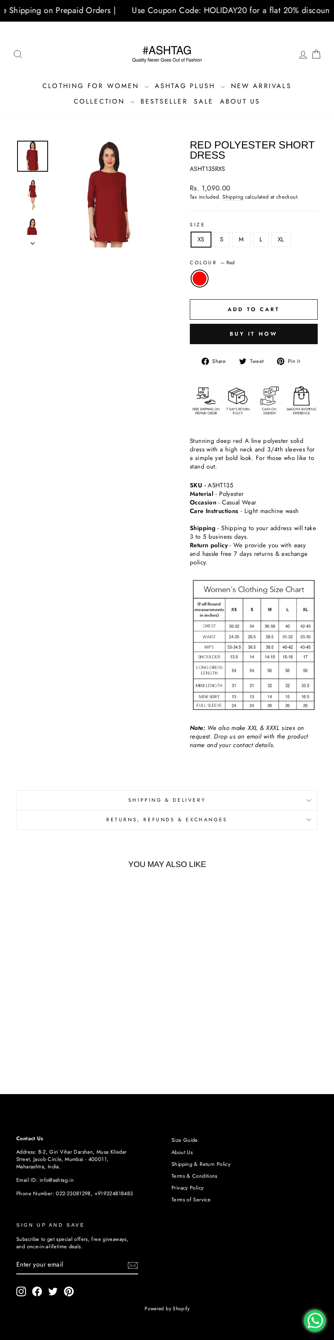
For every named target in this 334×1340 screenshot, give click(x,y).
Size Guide (184, 1140)
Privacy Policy (187, 1188)
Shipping (232, 197)
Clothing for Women (92, 86)
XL (281, 239)
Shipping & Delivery (167, 800)
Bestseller (164, 101)
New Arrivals (261, 86)
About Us (240, 101)
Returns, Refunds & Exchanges (167, 819)
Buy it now (254, 334)
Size (197, 224)
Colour (212, 262)
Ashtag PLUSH (187, 86)
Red (199, 278)
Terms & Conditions (194, 1176)
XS (201, 239)
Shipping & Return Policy (201, 1164)
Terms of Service (191, 1199)
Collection (101, 101)
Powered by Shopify (167, 1308)
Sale (204, 101)
